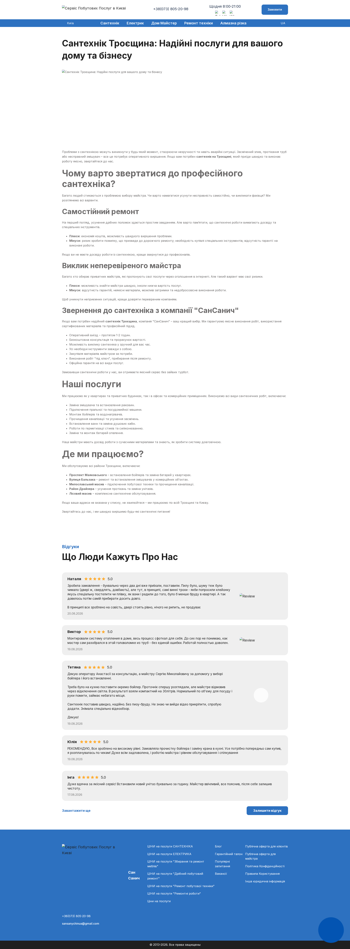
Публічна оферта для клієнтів (266, 846)
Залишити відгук (267, 810)
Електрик (135, 23)
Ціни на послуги (159, 901)
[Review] (261, 695)
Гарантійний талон (228, 854)
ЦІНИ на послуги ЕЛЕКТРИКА (169, 854)
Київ (70, 23)
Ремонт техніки (198, 23)
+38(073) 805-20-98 (170, 9)
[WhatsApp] (232, 13)
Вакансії (221, 873)
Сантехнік (109, 23)
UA (283, 23)
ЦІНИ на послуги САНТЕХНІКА (170, 846)
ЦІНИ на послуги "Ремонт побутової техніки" (181, 886)
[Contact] (331, 930)
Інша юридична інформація (265, 881)
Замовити (275, 9)
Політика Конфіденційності (265, 866)
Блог (218, 846)
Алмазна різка (233, 23)
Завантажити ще (76, 810)
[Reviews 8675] (261, 596)
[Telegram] (217, 13)
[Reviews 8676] (261, 640)
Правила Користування (262, 873)
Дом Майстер (164, 23)
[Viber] (225, 13)
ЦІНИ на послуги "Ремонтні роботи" (174, 893)
